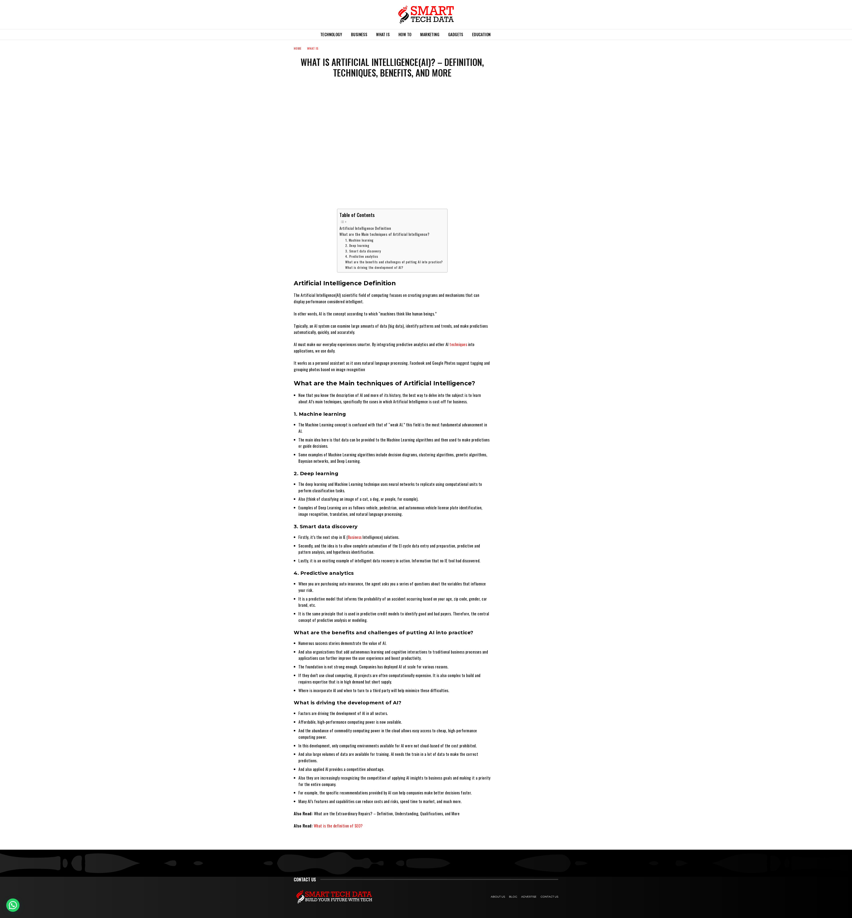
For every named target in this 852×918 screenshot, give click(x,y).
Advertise (528, 896)
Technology (331, 34)
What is (383, 34)
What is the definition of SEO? (338, 826)
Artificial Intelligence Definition (365, 228)
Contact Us (549, 896)
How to (404, 34)
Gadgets (455, 34)
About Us (498, 896)
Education (481, 34)
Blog (513, 896)
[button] (500, 34)
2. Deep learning (357, 245)
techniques (458, 344)
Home (298, 48)
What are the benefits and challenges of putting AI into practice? (394, 262)
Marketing (429, 34)
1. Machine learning (359, 240)
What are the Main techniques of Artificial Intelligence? (384, 234)
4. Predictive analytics (361, 256)
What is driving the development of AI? (374, 267)
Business (359, 34)
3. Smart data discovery (363, 251)
